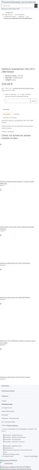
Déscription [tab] (6, 114)
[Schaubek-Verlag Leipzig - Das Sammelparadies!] (19, 2)
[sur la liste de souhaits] (6, 29)
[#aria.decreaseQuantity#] (3, 101)
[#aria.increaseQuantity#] (31, 105)
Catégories (9, 13)
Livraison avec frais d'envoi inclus (23, 88)
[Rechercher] (35, 6)
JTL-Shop (34, 456)
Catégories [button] (5, 396)
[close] (3, 25)
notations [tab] (17, 114)
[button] (6, 386)
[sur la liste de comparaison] (3, 29)
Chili (14, 80)
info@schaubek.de (12, 425)
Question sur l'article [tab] (9, 118)
